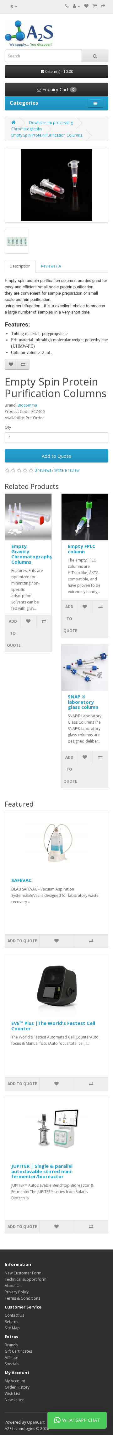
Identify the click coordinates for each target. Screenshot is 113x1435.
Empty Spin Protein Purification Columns (46, 135)
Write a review (66, 470)
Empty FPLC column (81, 549)
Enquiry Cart (57, 89)
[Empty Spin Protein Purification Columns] (56, 185)
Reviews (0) (51, 266)
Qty (8, 427)
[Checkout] (103, 6)
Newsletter (14, 1400)
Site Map (12, 1328)
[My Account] (76, 6)
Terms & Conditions (22, 1298)
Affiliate (11, 1357)
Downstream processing (51, 122)
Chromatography (26, 129)
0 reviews (43, 470)
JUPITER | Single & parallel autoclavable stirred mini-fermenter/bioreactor (42, 1171)
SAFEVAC (21, 880)
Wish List (12, 1393)
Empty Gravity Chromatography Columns (31, 554)
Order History (17, 1387)
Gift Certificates (18, 1351)
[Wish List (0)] (86, 6)
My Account (15, 1381)
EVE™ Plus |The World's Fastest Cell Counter (53, 1026)
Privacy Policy (17, 1292)
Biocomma (27, 405)
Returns (11, 1321)
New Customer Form (23, 1273)
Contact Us (14, 1315)
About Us (13, 1285)
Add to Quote (56, 456)
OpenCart (36, 1422)
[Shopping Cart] (95, 6)
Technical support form (25, 1279)
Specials (12, 1364)
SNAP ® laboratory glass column (83, 701)
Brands (11, 1345)
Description (20, 266)
